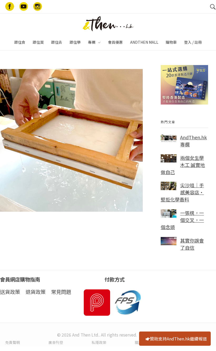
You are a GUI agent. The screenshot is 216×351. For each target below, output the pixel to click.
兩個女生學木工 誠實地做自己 (183, 164)
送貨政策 (10, 291)
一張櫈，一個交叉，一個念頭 (182, 219)
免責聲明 (12, 342)
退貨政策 (36, 291)
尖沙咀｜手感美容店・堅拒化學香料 (182, 192)
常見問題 (61, 291)
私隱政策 (99, 342)
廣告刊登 (55, 342)
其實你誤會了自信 (192, 244)
